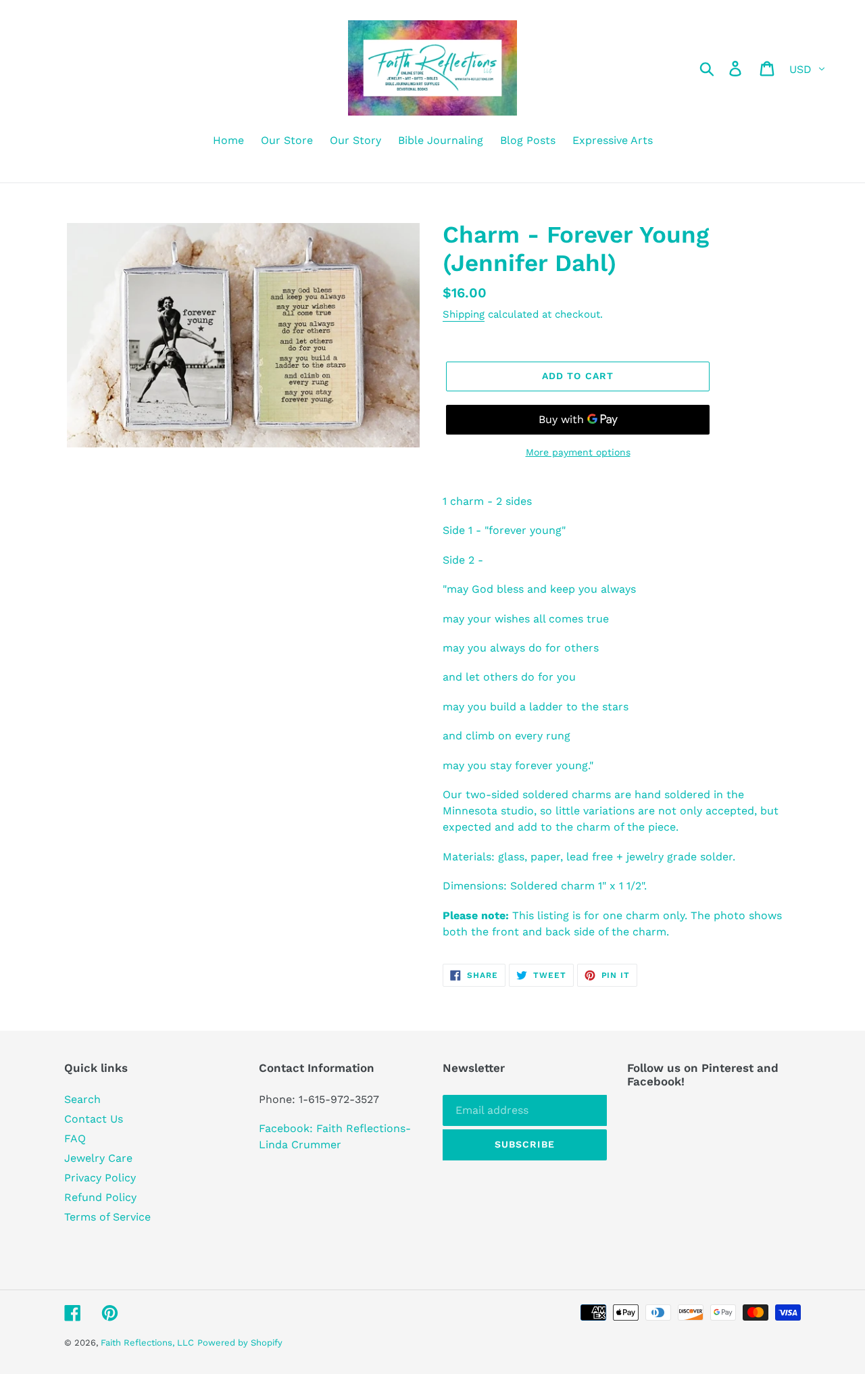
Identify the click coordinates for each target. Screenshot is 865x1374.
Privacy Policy (100, 1177)
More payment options (578, 452)
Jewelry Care (98, 1158)
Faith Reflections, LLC (147, 1343)
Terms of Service (107, 1216)
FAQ (75, 1138)
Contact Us (93, 1118)
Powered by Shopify (239, 1343)
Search (82, 1099)
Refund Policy (100, 1197)
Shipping (464, 314)
